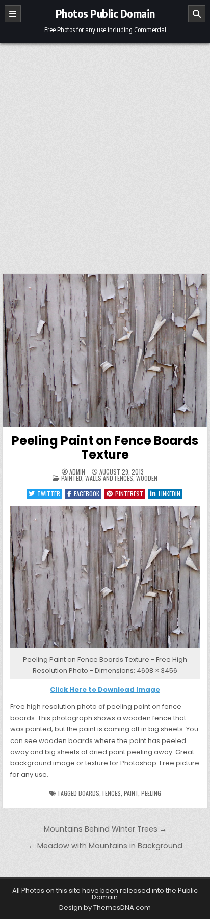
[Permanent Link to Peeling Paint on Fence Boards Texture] (105, 350)
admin (77, 472)
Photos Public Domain (105, 13)
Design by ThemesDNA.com (105, 907)
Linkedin (169, 493)
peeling (151, 793)
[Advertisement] (105, 153)
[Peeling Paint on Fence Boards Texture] (105, 648)
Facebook (86, 493)
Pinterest (129, 493)
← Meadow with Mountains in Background (105, 846)
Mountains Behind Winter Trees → (105, 829)
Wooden (147, 477)
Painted (71, 477)
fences (111, 793)
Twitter (48, 493)
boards (88, 793)
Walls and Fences (109, 477)
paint (131, 793)
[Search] (196, 13)
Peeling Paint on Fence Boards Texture (105, 447)
